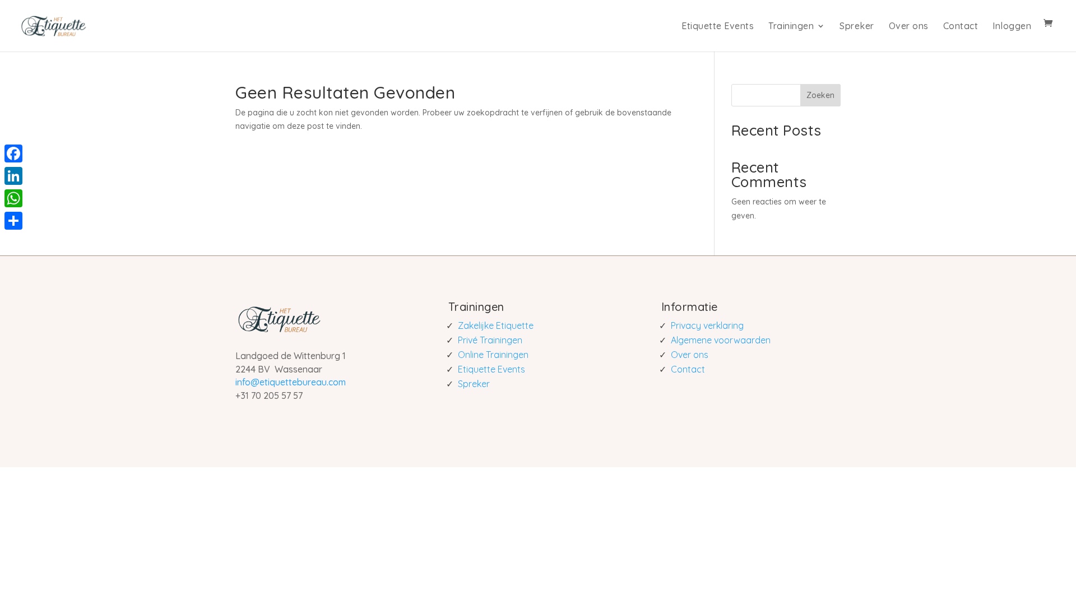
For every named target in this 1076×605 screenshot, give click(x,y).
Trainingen (791, 25)
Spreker (857, 25)
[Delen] (13, 221)
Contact (960, 25)
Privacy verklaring (707, 325)
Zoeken (820, 95)
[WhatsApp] (13, 198)
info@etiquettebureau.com (290, 382)
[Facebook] (13, 153)
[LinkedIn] (13, 176)
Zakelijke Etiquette (496, 325)
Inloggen (1011, 25)
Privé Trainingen (490, 340)
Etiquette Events (717, 25)
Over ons (909, 25)
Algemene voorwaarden (721, 340)
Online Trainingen (493, 354)
